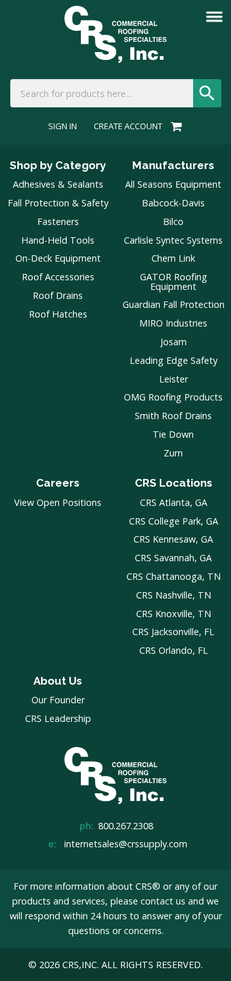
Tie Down (173, 434)
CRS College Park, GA (173, 521)
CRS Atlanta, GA (173, 502)
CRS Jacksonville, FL (173, 632)
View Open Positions (57, 502)
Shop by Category (58, 165)
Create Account (128, 126)
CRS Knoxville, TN (173, 614)
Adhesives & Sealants (58, 184)
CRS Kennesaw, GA (173, 539)
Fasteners (58, 221)
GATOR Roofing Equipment (173, 281)
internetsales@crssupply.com (125, 844)
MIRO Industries (173, 323)
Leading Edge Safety (174, 360)
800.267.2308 (125, 826)
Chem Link (173, 258)
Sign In (62, 126)
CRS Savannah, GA (173, 558)
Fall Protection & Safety (58, 203)
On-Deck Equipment (58, 258)
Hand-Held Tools (57, 240)
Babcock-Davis (173, 203)
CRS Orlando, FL (173, 650)
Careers (58, 482)
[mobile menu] (214, 16)
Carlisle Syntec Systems (173, 240)
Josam (173, 342)
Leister (173, 379)
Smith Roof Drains (173, 416)
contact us (163, 901)
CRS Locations (173, 482)
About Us (57, 680)
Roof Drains (58, 295)
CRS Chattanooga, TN (173, 576)
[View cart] (174, 126)
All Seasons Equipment (173, 184)
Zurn (173, 453)
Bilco (173, 221)
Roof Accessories (58, 277)
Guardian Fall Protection (174, 304)
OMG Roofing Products (173, 397)
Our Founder (58, 700)
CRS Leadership (58, 718)
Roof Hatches (58, 314)
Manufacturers (173, 165)
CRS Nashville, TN (173, 595)
